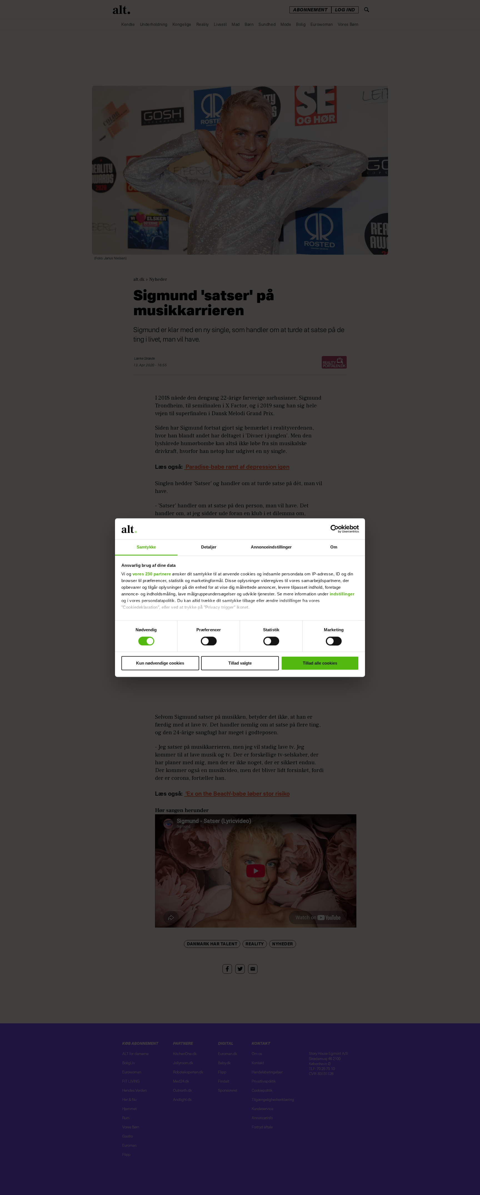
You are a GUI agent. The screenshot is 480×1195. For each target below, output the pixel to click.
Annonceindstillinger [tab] (271, 547)
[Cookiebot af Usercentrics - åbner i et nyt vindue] (334, 529)
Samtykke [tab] (146, 547)
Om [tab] (333, 547)
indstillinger (342, 594)
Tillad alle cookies (320, 663)
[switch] (209, 641)
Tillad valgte (240, 663)
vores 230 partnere (151, 574)
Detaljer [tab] (208, 547)
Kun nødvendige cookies (160, 663)
